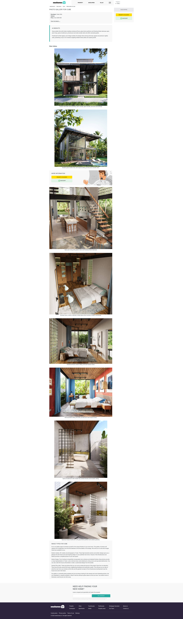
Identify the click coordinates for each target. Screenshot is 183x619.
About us (125, 606)
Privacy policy (62, 613)
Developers (91, 2)
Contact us (126, 608)
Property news (101, 608)
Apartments (81, 608)
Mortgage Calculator (114, 606)
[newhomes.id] (57, 607)
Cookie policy (54, 613)
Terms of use (70, 613)
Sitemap (77, 613)
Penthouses (101, 606)
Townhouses (91, 606)
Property (80, 2)
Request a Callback (62, 177)
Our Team (111, 608)
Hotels (89, 608)
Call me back (101, 595)
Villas (101, 2)
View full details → (55, 21)
